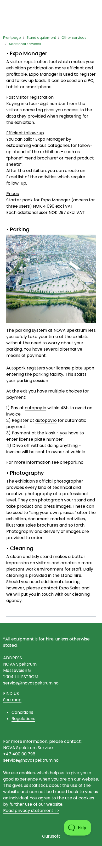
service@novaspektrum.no (31, 683)
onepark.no (71, 462)
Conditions (22, 712)
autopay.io (35, 408)
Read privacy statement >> (31, 811)
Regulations (23, 719)
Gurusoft (51, 836)
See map (12, 700)
